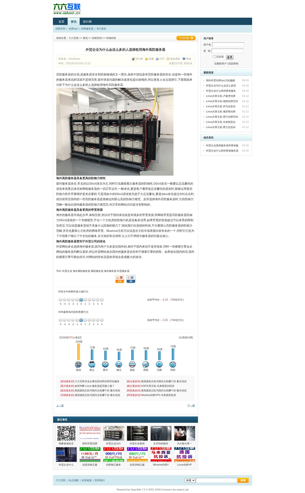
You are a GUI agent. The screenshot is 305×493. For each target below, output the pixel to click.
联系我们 (100, 480)
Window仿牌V (161, 464)
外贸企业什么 (66, 464)
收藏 (151, 58)
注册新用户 (220, 63)
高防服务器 (97, 271)
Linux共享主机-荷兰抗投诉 (220, 127)
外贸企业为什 (114, 443)
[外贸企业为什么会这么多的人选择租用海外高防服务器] (113, 433)
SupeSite (136, 489)
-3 (69, 300)
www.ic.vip (183, 489)
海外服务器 (110, 271)
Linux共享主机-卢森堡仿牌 (221, 96)
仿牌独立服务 (114, 464)
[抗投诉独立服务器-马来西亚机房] (137, 454)
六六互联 (74, 38)
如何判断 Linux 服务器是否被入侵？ (95, 386)
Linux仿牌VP (184, 464)
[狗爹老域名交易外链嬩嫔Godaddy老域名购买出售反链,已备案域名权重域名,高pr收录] (66, 433)
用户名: (208, 44)
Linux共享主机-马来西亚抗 (221, 122)
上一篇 (60, 405)
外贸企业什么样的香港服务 (221, 90)
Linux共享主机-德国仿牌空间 (222, 101)
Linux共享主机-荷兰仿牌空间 (222, 116)
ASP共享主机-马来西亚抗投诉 (157, 386)
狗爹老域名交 (66, 443)
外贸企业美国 (137, 443)
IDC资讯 (101, 28)
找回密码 (233, 63)
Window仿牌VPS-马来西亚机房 (158, 395)
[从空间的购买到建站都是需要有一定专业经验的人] (161, 433)
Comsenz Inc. (169, 489)
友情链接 (87, 480)
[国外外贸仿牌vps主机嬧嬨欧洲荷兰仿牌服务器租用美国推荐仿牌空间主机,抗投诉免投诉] (90, 433)
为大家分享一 (185, 443)
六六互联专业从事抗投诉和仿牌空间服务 (97, 381)
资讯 (74, 21)
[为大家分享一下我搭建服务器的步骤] (184, 433)
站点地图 (74, 480)
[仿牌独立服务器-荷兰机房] (113, 454)
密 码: (207, 50)
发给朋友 (175, 58)
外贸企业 (67, 271)
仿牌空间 (60, 28)
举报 (188, 58)
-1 (77, 300)
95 (129, 279)
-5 (60, 300)
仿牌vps (73, 28)
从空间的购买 (161, 443)
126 (118, 279)
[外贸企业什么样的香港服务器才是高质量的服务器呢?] (66, 454)
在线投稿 (186, 38)
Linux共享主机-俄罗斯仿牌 (221, 111)
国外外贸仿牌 (90, 443)
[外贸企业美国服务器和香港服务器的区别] (137, 433)
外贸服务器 (123, 271)
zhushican (74, 58)
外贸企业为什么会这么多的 (221, 85)
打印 (162, 58)
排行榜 (87, 21)
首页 (61, 21)
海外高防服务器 (81, 271)
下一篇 (191, 405)
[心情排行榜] (186, 337)
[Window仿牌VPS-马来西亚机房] (161, 454)
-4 (64, 300)
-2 (73, 300)
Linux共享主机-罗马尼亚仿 (221, 106)
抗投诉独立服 (90, 464)
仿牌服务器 (87, 28)
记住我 (220, 56)
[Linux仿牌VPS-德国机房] (184, 454)
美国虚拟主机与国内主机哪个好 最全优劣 (164, 381)
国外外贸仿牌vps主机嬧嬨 (220, 80)
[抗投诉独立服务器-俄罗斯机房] (90, 454)
